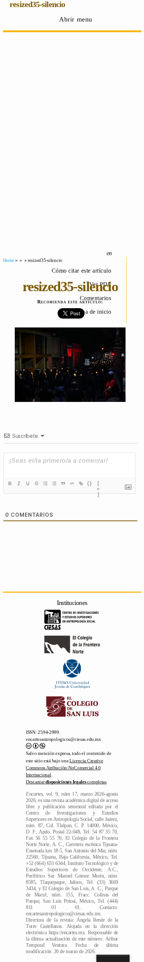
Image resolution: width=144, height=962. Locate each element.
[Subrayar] (27, 483)
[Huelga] (36, 483)
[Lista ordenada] (45, 483)
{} (89, 483)
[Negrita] (10, 483)
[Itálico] (18, 483)
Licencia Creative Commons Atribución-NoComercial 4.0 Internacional (64, 768)
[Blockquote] (63, 483)
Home (8, 260)
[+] (98, 484)
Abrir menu (75, 19)
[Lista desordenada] (54, 483)
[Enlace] (80, 483)
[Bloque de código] (72, 483)
